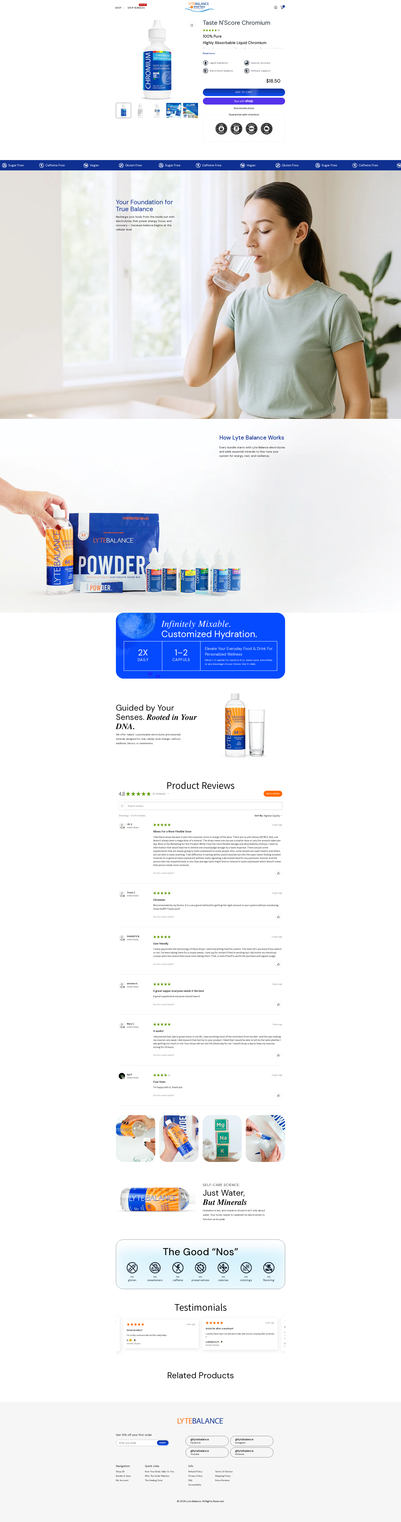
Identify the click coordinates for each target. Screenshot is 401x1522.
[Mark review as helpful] (278, 873)
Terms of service (224, 1471)
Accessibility (194, 1484)
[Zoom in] (192, 25)
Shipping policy (223, 1476)
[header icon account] (275, 8)
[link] (244, 724)
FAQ (190, 1480)
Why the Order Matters (157, 1476)
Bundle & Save (123, 1476)
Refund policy (195, 1471)
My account (122, 1480)
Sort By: (259, 815)
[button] (168, 794)
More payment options (244, 108)
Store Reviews (222, 1480)
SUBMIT (162, 1443)
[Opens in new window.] (124, 827)
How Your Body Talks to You (159, 1471)
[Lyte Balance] (200, 8)
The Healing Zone (153, 1480)
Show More (222, 1338)
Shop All (120, 1471)
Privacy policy (195, 1476)
